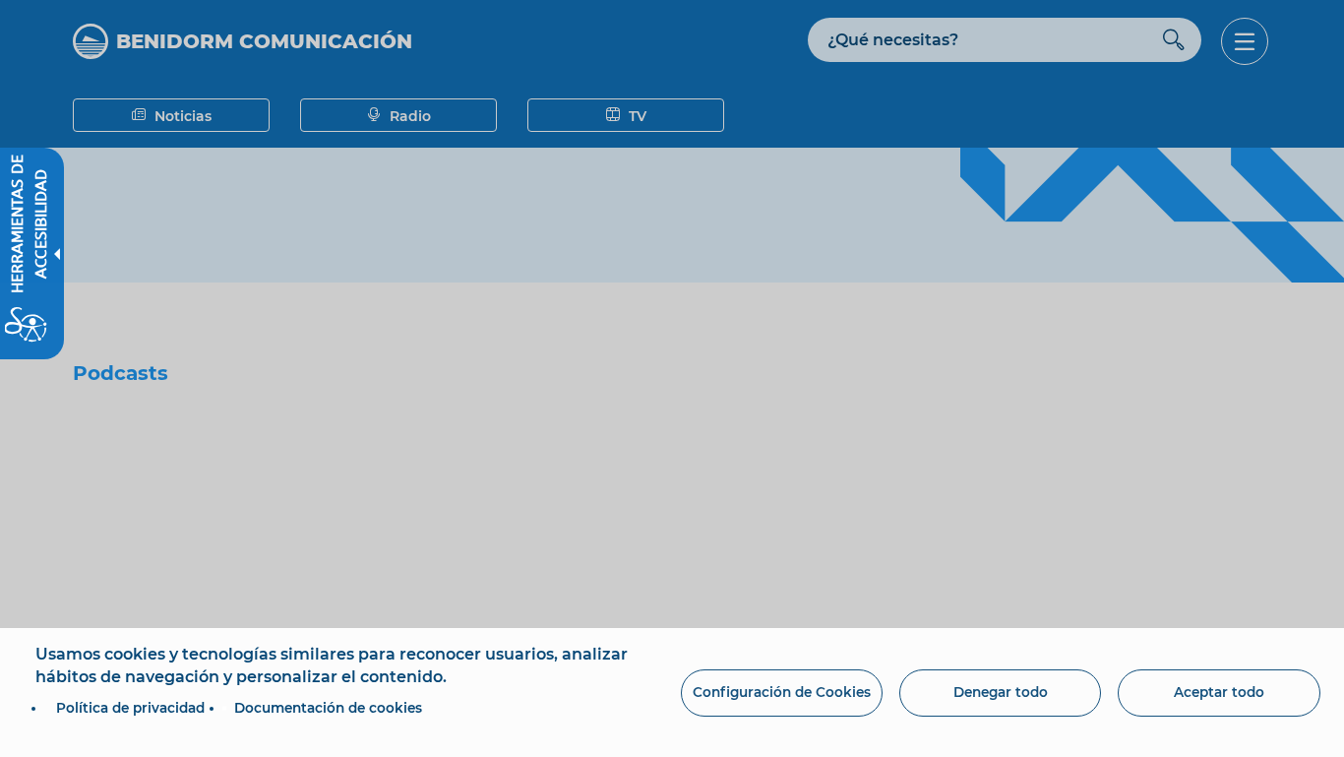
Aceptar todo (1219, 692)
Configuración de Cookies (782, 692)
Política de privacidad (130, 708)
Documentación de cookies (328, 708)
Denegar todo (1000, 692)
